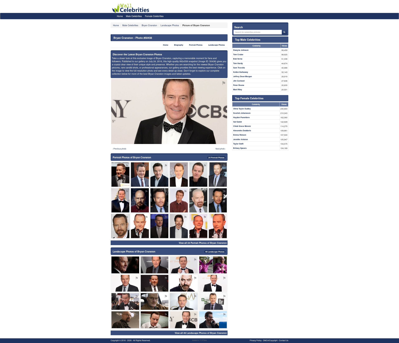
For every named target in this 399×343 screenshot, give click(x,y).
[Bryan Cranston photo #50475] (198, 226)
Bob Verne (237, 58)
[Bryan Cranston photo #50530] (217, 174)
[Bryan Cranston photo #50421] (125, 283)
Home (120, 16)
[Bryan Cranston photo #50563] (213, 265)
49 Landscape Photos (214, 251)
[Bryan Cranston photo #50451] (120, 226)
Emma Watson (239, 134)
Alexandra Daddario (242, 130)
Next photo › (221, 148)
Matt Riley (237, 89)
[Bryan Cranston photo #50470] (178, 226)
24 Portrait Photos (216, 157)
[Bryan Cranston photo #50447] (159, 226)
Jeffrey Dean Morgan (242, 76)
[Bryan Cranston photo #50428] (159, 174)
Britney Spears (240, 148)
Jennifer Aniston (240, 139)
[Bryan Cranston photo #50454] (213, 301)
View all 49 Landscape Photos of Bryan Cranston (201, 332)
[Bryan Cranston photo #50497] (178, 174)
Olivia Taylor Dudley (242, 108)
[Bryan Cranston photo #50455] (198, 174)
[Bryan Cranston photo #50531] (125, 320)
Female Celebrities (154, 16)
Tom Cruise (238, 54)
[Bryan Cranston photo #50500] (213, 320)
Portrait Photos (195, 45)
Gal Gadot (237, 121)
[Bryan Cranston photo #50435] (213, 283)
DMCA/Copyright (270, 340)
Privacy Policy (256, 340)
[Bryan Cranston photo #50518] (159, 200)
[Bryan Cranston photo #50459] (125, 301)
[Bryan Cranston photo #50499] (139, 174)
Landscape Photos (216, 45)
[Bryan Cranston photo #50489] (217, 200)
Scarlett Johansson (241, 113)
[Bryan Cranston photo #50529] (217, 226)
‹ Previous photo (119, 148)
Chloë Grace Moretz (242, 126)
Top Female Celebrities (249, 98)
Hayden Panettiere (241, 117)
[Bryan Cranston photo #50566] (178, 200)
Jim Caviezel (239, 80)
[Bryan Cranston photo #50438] (183, 320)
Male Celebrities (134, 16)
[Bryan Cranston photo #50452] (139, 200)
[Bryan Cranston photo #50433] (183, 283)
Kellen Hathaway (240, 72)
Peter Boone (238, 85)
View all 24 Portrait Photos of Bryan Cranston (203, 242)
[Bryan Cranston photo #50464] (154, 301)
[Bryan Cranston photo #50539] (120, 200)
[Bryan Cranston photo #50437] (154, 320)
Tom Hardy (238, 63)
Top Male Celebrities (247, 39)
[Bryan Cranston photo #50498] (139, 226)
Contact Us (283, 340)
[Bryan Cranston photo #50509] (125, 265)
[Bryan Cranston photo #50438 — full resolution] (169, 111)
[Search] (284, 32)
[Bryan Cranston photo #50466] (183, 265)
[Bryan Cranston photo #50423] (120, 174)
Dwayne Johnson (240, 50)
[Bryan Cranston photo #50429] (154, 283)
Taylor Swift (238, 143)
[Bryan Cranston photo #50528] (198, 200)
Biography (178, 45)
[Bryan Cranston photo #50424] (183, 301)
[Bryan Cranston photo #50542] (154, 265)
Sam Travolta (239, 67)
